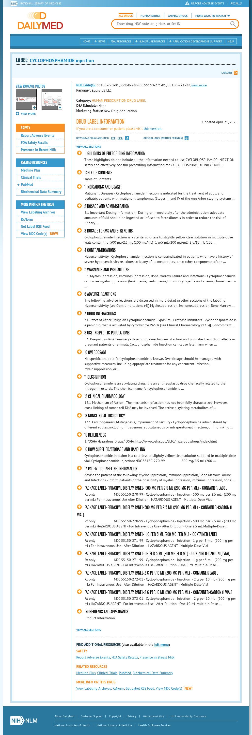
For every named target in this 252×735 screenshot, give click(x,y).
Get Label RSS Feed (35, 226)
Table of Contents (98, 172)
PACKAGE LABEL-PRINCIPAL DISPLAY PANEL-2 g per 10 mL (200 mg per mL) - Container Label (151, 573)
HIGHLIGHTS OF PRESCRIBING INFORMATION (114, 153)
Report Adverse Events (37, 135)
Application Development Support (197, 41)
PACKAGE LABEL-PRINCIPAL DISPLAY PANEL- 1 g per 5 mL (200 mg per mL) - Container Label (150, 534)
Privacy (132, 716)
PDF (113, 138)
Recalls (236, 3)
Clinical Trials (31, 177)
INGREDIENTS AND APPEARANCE (106, 612)
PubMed (27, 184)
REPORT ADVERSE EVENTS (207, 3)
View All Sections (88, 147)
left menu (161, 644)
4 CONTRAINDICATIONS (100, 250)
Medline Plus (30, 170)
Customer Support (92, 716)
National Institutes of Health (72, 725)
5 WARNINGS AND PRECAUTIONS (106, 269)
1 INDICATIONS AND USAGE (102, 187)
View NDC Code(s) (39, 234)
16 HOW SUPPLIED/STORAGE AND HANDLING (114, 449)
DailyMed (40, 20)
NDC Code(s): (86, 85)
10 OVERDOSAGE (95, 352)
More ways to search (210, 16)
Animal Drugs (178, 16)
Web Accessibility (153, 716)
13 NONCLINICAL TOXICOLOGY (104, 416)
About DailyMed (64, 716)
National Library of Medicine (40, 3)
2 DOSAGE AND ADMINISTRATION (106, 206)
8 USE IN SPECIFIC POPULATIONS (106, 333)
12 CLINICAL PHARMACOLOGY (104, 396)
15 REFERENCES (95, 435)
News (101, 41)
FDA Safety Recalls (34, 142)
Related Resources (34, 162)
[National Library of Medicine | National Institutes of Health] (23, 720)
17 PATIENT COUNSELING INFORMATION (110, 468)
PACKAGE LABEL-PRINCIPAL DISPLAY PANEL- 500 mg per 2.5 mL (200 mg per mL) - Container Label (155, 488)
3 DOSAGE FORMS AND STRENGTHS (108, 231)
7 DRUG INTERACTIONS (100, 313)
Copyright (115, 716)
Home (86, 41)
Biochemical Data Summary (41, 192)
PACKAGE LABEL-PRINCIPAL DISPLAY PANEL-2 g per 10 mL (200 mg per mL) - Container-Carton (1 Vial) (158, 592)
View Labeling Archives (38, 212)
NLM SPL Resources (152, 41)
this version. (153, 128)
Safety (25, 127)
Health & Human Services (154, 725)
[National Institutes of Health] (15, 3)
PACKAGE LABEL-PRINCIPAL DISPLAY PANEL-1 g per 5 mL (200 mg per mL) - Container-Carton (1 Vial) (157, 553)
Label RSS (226, 72)
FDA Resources (120, 41)
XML (120, 138)
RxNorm (27, 219)
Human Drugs (150, 16)
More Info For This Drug (37, 204)
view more (199, 85)
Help (230, 41)
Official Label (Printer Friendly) (163, 138)
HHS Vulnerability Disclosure (188, 716)
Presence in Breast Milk (38, 150)
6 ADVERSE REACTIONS (100, 294)
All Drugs (126, 16)
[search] (232, 24)
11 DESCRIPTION (95, 377)
